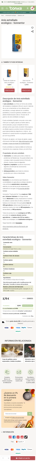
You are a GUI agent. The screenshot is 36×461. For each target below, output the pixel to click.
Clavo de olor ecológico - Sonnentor (26, 81)
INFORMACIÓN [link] (8, 432)
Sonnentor (30, 298)
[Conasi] (15, 8)
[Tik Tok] (25, 437)
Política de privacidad (17, 417)
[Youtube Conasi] (22, 437)
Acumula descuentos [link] (27, 305)
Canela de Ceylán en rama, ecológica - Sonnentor (9, 82)
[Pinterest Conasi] (18, 437)
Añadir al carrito (9, 90)
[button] (6, 8)
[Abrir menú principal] (2, 8)
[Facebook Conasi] (14, 437)
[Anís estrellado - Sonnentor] (18, 42)
